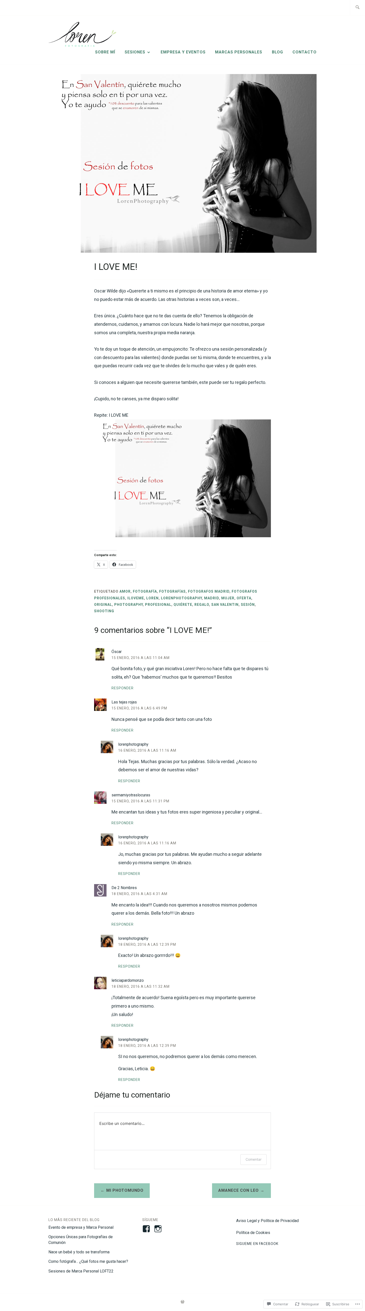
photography (128, 605)
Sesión (248, 605)
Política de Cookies (253, 1232)
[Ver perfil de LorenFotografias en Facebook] (147, 1229)
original (103, 605)
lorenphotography (133, 744)
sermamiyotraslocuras (130, 795)
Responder (122, 688)
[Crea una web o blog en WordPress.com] (182, 1302)
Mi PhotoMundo (125, 1190)
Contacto (304, 52)
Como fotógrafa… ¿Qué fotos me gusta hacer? (88, 1261)
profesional (158, 605)
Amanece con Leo (238, 1190)
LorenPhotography (181, 598)
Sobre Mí (105, 52)
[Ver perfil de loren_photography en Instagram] (159, 1229)
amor (125, 591)
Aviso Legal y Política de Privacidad (267, 1220)
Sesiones (135, 52)
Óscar (116, 651)
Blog (277, 52)
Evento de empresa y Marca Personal (80, 1227)
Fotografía (145, 591)
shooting (104, 611)
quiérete (183, 605)
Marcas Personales (238, 52)
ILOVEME (135, 598)
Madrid (211, 598)
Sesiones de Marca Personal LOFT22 (80, 1271)
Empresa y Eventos (183, 52)
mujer (227, 598)
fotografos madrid (208, 591)
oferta (244, 598)
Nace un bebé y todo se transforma (79, 1252)
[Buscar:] (357, 7)
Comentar (253, 1159)
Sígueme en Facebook (257, 1244)
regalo (201, 605)
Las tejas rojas (124, 702)
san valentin (225, 605)
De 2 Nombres (124, 887)
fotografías (172, 591)
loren (152, 598)
